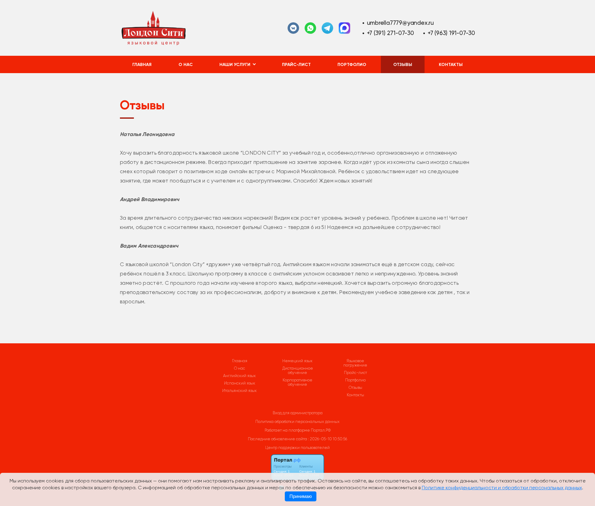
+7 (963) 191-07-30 (451, 33)
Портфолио (351, 64)
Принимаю (300, 496)
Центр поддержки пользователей (297, 447)
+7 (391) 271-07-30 (390, 33)
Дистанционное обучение (297, 370)
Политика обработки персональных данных (297, 421)
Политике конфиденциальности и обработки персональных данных (502, 488)
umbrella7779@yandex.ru (400, 22)
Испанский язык (239, 383)
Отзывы (402, 64)
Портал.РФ (321, 430)
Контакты (451, 64)
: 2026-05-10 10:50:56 (327, 439)
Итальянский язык (239, 391)
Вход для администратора (298, 413)
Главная (142, 64)
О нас (185, 64)
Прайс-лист (296, 64)
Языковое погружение (355, 363)
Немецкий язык (297, 361)
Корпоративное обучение (297, 382)
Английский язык (239, 376)
